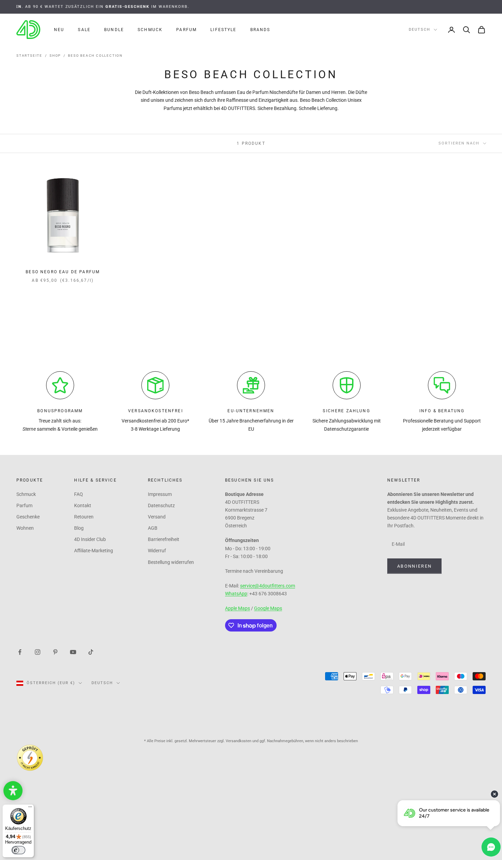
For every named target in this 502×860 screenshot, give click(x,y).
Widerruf (157, 550)
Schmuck (150, 29)
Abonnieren (414, 566)
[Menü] (30, 808)
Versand (157, 516)
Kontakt (82, 505)
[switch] (18, 850)
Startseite (29, 55)
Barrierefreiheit (163, 539)
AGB (152, 528)
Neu (59, 29)
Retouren (84, 516)
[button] (13, 790)
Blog (79, 528)
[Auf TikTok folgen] (90, 651)
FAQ (78, 494)
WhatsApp (236, 593)
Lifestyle (223, 29)
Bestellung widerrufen (171, 562)
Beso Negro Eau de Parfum (63, 271)
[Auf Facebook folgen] (19, 651)
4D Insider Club (90, 539)
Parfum (186, 29)
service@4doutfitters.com (267, 585)
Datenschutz (161, 505)
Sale (84, 29)
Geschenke (28, 516)
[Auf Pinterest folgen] (55, 651)
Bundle (114, 29)
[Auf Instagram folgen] (37, 651)
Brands (260, 29)
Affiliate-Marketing (93, 550)
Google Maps (268, 608)
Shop (55, 55)
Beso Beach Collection (95, 55)
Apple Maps (237, 608)
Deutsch (419, 29)
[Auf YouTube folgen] (73, 651)
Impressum (160, 494)
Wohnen (25, 528)
